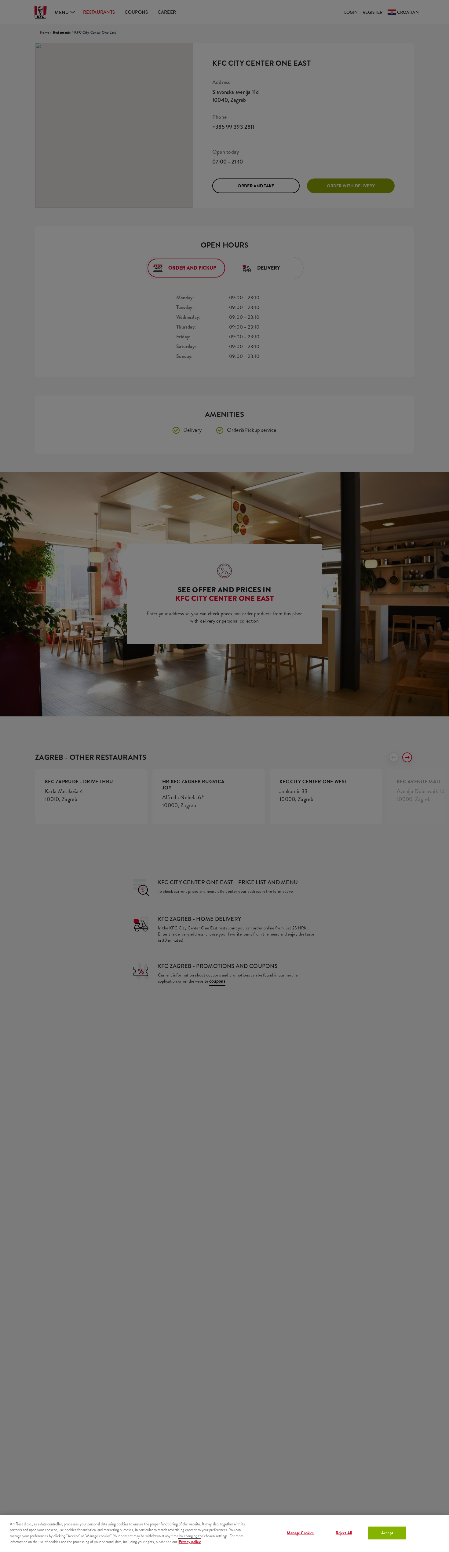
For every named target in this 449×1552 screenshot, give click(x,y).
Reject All (344, 1533)
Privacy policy (190, 1542)
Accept (387, 1533)
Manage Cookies (300, 1533)
